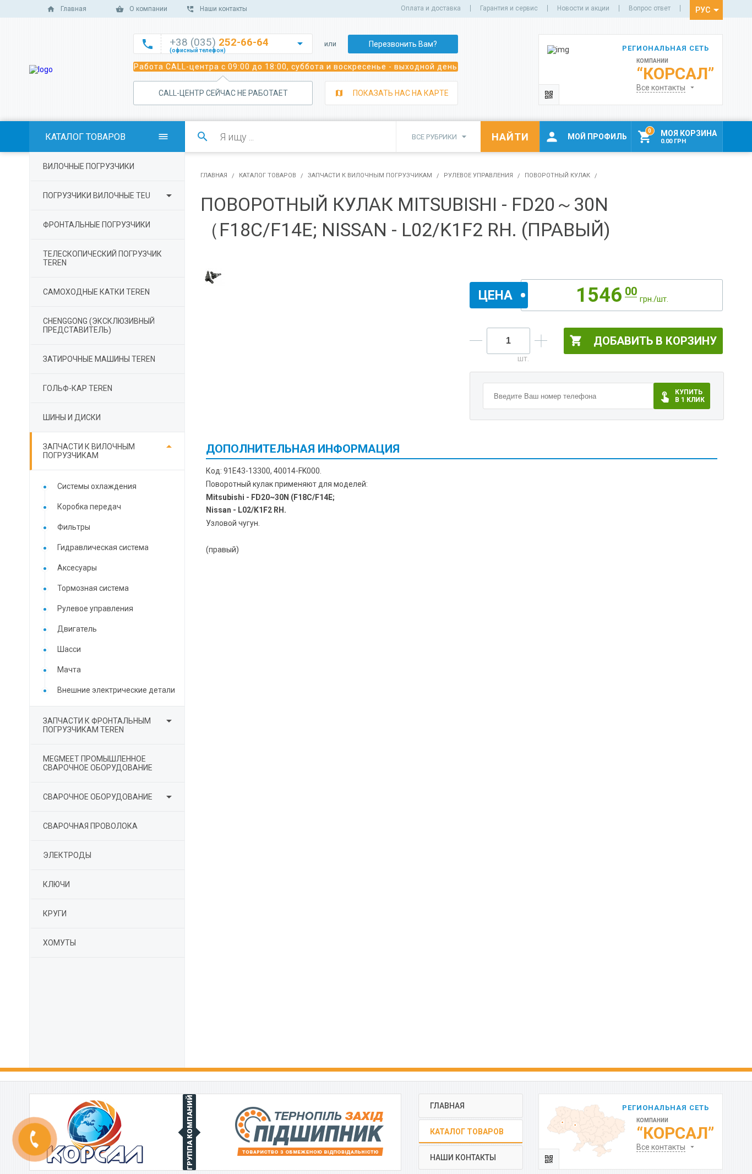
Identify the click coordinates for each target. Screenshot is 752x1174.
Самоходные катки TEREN (96, 291)
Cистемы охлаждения (97, 486)
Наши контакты (223, 9)
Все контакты (660, 87)
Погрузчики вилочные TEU (96, 195)
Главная (73, 9)
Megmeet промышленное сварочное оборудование (97, 763)
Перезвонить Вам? (403, 44)
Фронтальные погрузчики (96, 224)
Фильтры (73, 527)
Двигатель (77, 628)
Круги (55, 913)
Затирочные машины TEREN (99, 359)
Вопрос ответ (650, 8)
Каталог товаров (267, 175)
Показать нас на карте (401, 93)
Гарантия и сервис (509, 8)
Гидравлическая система (103, 547)
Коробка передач (89, 506)
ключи (56, 884)
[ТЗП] (309, 1132)
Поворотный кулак (557, 175)
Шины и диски (72, 417)
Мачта (69, 669)
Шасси (69, 649)
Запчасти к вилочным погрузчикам (89, 451)
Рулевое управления (95, 608)
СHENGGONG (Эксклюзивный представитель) (99, 325)
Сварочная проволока (90, 826)
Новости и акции (583, 8)
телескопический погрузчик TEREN (102, 258)
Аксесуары (77, 567)
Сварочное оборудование (97, 796)
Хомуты (59, 942)
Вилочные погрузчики (88, 166)
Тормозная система (93, 588)
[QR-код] (549, 94)
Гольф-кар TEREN (77, 388)
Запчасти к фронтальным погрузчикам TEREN (97, 725)
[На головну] (41, 69)
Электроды (67, 855)
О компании (148, 9)
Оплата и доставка (431, 8)
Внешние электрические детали (116, 690)
